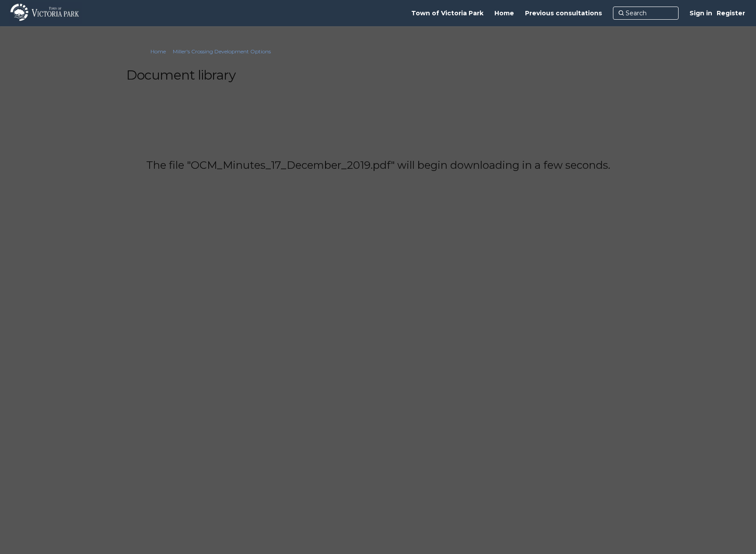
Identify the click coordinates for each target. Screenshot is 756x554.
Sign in (701, 13)
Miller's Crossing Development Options (222, 51)
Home (158, 51)
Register (731, 13)
